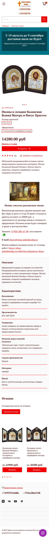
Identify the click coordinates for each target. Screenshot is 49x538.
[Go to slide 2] (24, 104)
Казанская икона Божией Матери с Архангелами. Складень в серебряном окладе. (11, 453)
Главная (5, 26)
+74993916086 (24, 9)
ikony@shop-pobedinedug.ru (23, 239)
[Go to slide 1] (22, 104)
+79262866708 (24, 13)
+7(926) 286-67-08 (20, 231)
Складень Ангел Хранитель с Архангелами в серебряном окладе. (36, 452)
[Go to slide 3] (26, 104)
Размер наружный (10, 119)
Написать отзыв (11, 411)
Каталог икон (18, 26)
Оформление (8, 127)
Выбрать (12, 469)
